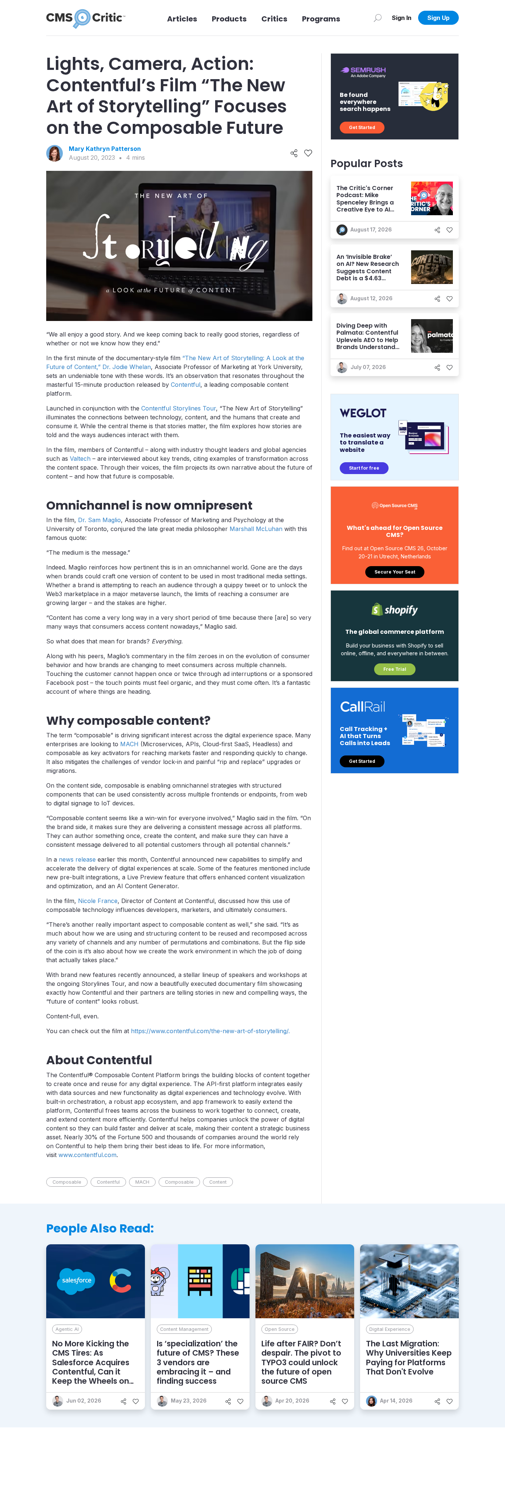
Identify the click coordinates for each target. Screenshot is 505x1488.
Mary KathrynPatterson (105, 148)
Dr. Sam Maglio (99, 520)
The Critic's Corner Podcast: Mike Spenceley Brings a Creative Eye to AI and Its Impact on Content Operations (366, 206)
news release (77, 859)
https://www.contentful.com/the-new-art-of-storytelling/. (210, 1031)
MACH (129, 744)
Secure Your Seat (394, 572)
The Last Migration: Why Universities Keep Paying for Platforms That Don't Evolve (409, 1357)
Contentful (185, 384)
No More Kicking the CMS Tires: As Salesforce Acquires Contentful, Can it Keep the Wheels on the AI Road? (90, 1367)
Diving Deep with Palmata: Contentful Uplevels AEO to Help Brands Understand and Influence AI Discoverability (367, 343)
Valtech (80, 458)
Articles (182, 19)
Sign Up (438, 17)
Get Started (362, 127)
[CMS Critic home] (85, 18)
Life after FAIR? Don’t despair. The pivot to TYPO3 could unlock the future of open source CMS (301, 1362)
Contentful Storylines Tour (178, 408)
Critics (274, 19)
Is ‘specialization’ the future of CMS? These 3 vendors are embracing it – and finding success (198, 1362)
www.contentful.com (87, 1155)
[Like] (308, 153)
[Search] (377, 18)
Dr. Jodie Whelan (126, 367)
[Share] (294, 153)
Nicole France (98, 900)
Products (229, 19)
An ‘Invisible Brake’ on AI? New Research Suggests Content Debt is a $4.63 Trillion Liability (367, 271)
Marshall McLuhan (256, 528)
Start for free (364, 468)
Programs (321, 19)
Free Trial (394, 669)
